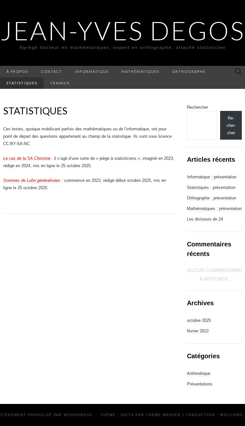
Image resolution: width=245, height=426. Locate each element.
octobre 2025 (199, 320)
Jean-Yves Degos (122, 30)
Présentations (199, 384)
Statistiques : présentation (211, 187)
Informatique (92, 71)
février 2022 (198, 331)
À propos (17, 71)
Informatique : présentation (211, 176)
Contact (51, 71)
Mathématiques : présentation (214, 208)
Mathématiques (140, 71)
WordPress (78, 415)
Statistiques (21, 83)
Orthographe (188, 71)
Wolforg (231, 415)
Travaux (60, 83)
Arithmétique (198, 373)
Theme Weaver (163, 415)
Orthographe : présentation (211, 198)
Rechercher (197, 107)
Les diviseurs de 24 (205, 219)
